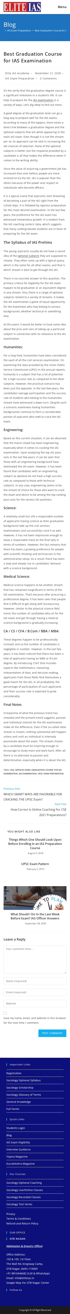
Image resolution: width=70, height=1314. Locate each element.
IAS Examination (28, 773)
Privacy (10, 1214)
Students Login (15, 1128)
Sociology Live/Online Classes (24, 1190)
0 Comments (48, 78)
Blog (9, 1135)
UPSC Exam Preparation (51, 773)
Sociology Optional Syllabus (23, 1080)
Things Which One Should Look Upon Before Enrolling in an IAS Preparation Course (35, 844)
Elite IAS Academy (17, 73)
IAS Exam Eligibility (18, 1142)
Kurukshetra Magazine (20, 1163)
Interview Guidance (18, 1149)
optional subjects (28, 256)
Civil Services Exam (20, 769)
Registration (13, 1073)
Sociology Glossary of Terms (23, 1094)
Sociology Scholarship (19, 1087)
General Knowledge (18, 1102)
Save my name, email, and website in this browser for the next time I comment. (35, 1020)
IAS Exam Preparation (19, 78)
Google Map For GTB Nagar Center (27, 1282)
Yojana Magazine (17, 1156)
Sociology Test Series (19, 1204)
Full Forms (12, 1109)
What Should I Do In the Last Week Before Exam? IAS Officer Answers (35, 916)
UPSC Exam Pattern (35, 864)
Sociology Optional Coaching (24, 1182)
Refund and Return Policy (22, 1223)
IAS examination (43, 100)
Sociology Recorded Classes (23, 1197)
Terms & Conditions (18, 1218)
